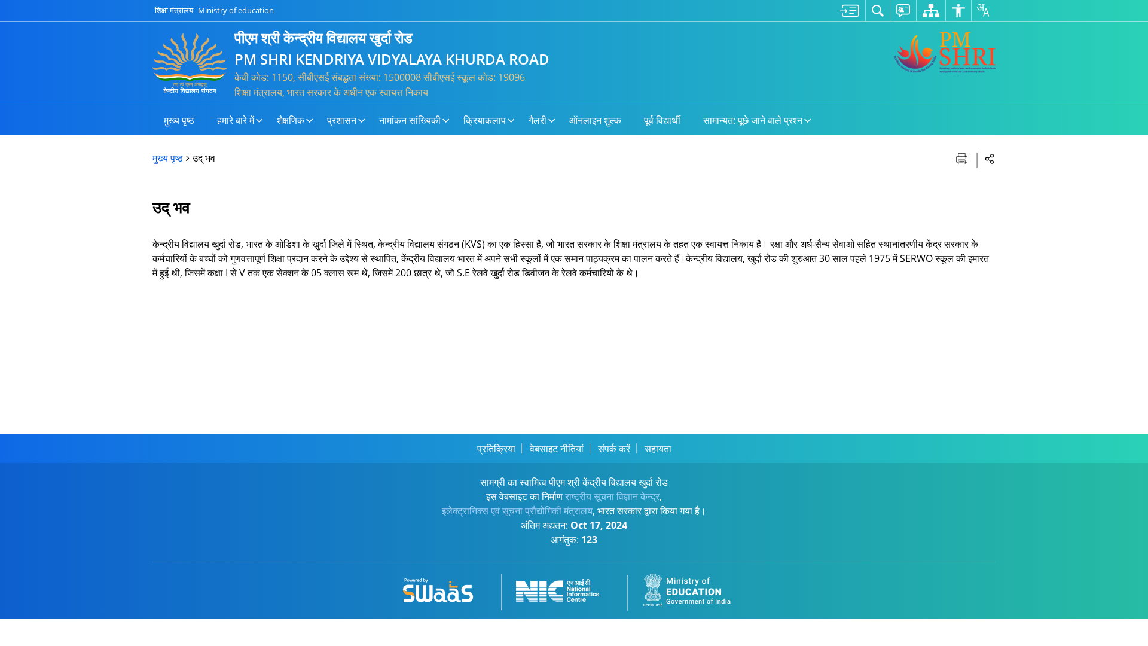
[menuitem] (849, 10)
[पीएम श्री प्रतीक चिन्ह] (945, 52)
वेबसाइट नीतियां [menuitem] (557, 448)
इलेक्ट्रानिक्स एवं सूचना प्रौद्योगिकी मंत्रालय (517, 510)
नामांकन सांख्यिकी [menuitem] (410, 120)
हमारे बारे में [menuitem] (235, 120)
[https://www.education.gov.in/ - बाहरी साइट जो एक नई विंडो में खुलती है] (693, 588)
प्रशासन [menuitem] (341, 120)
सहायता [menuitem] (658, 448)
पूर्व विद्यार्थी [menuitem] (662, 120)
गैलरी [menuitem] (537, 120)
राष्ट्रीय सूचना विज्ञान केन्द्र (612, 496)
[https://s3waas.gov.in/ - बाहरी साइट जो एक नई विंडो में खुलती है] (445, 588)
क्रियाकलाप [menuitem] (484, 120)
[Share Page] (990, 158)
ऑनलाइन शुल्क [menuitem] (595, 120)
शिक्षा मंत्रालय (174, 10)
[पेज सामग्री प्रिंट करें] (963, 157)
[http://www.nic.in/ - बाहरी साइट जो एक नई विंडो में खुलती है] (565, 588)
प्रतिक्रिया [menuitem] (496, 448)
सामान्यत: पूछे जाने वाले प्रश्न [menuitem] (752, 120)
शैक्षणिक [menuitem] (290, 120)
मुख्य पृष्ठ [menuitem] (179, 120)
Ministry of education (236, 10)
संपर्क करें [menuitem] (614, 448)
